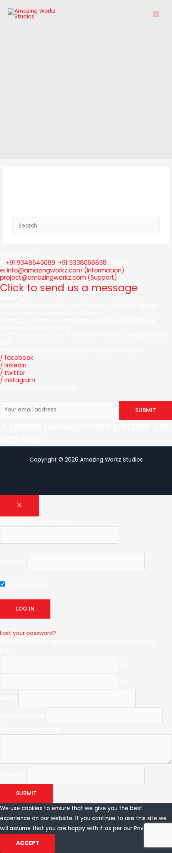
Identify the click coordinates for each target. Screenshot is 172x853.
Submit (26, 793)
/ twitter (12, 373)
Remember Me (25, 585)
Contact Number (23, 715)
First (122, 664)
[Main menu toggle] (156, 14)
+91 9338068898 (82, 262)
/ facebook (17, 357)
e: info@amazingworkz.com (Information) (62, 270)
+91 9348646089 (30, 262)
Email (9, 698)
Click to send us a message (69, 288)
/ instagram (17, 380)
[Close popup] (19, 505)
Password (13, 561)
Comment (14, 775)
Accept (27, 843)
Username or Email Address (37, 521)
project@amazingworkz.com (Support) (58, 277)
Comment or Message (32, 729)
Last (122, 681)
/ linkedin (13, 365)
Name (10, 651)
